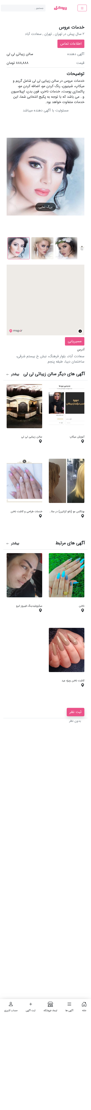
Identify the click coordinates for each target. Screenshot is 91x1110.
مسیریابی (75, 341)
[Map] (45, 300)
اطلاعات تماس (71, 43)
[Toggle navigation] (82, 8)
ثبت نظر (76, 712)
